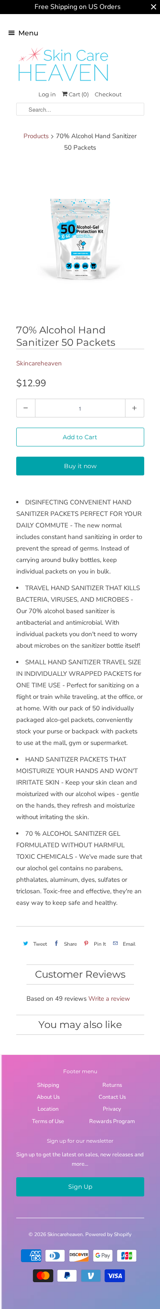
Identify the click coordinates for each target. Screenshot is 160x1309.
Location (48, 1109)
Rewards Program (112, 1121)
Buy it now (80, 466)
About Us (48, 1097)
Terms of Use (48, 1121)
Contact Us (112, 1097)
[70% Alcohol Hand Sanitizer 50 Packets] (80, 240)
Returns (112, 1085)
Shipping (48, 1085)
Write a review (109, 998)
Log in (47, 94)
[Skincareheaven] (63, 82)
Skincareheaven (39, 363)
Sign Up (80, 1186)
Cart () (78, 94)
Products (36, 136)
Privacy (112, 1109)
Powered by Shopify (108, 1234)
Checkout (108, 94)
